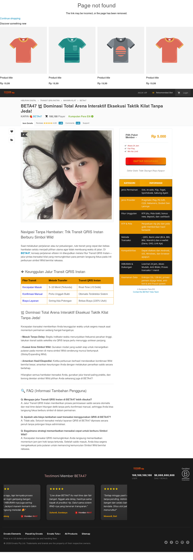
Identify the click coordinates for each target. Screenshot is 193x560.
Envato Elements (12, 533)
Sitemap (86, 533)
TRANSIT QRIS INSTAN (50, 100)
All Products (71, 533)
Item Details (28, 123)
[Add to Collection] (12, 140)
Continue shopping (10, 18)
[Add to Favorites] (12, 131)
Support (86, 123)
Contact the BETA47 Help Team (146, 291)
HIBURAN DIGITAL (28, 100)
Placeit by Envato (34, 533)
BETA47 (83, 100)
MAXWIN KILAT (69, 100)
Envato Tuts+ (54, 533)
